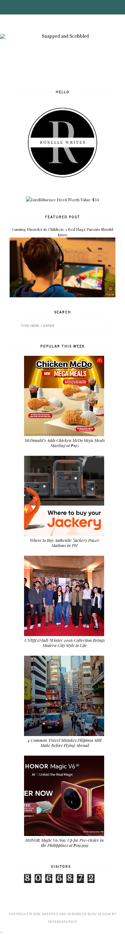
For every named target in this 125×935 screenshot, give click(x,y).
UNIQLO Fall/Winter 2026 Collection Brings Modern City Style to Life (64, 642)
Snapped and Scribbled (64, 914)
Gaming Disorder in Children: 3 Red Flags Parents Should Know (62, 232)
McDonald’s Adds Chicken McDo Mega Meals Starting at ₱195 (65, 442)
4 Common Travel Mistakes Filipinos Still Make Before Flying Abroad (65, 742)
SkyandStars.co (62, 921)
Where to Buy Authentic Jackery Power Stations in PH (64, 542)
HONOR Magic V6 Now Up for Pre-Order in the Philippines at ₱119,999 (64, 842)
